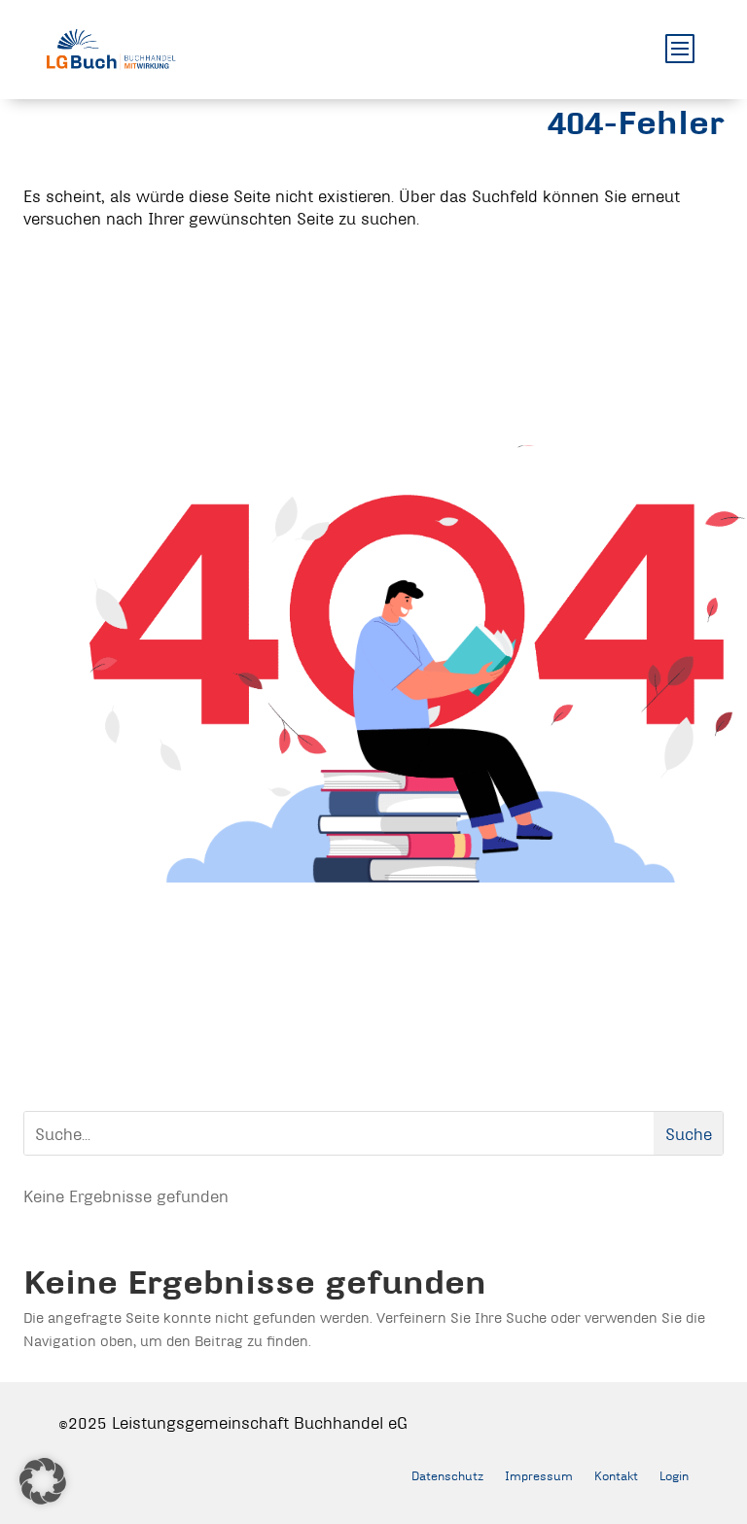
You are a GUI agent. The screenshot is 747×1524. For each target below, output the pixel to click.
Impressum (539, 1475)
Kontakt (616, 1475)
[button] (43, 1481)
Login (674, 1475)
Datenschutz (447, 1475)
